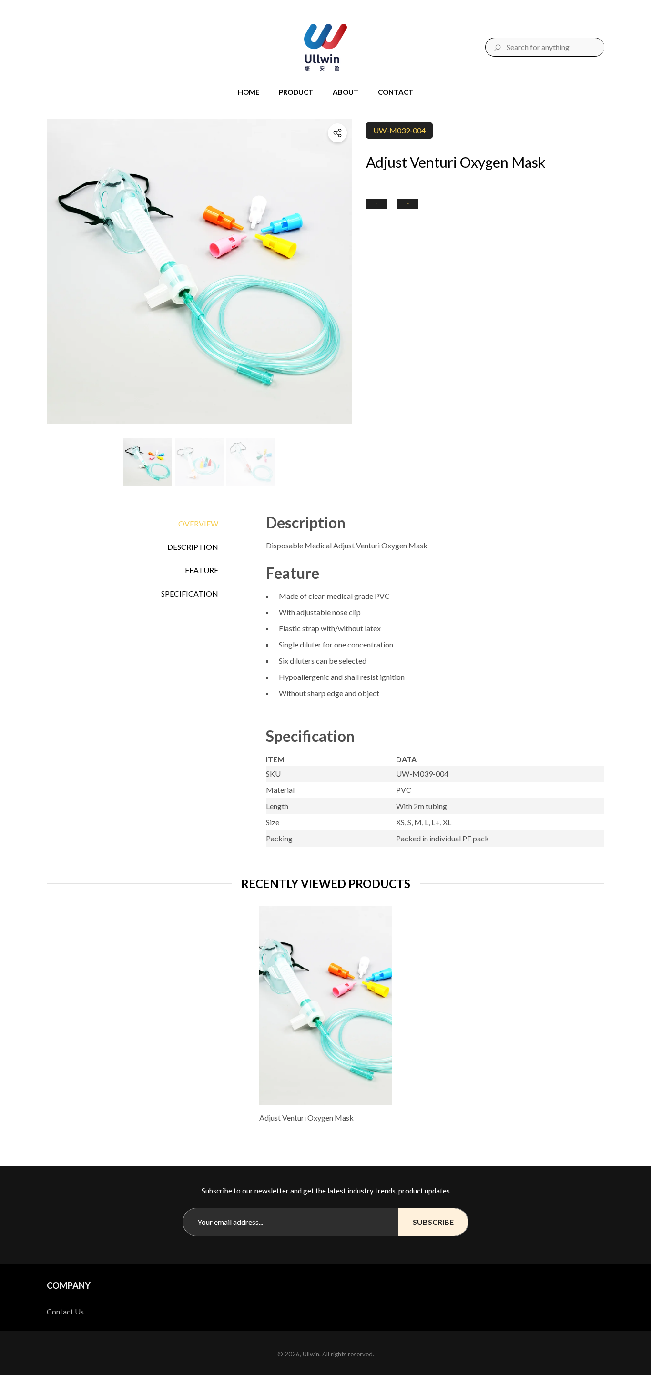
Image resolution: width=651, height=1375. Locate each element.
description (192, 546)
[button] (253, 92)
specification (189, 593)
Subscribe (433, 1221)
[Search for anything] (544, 47)
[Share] (337, 132)
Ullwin (311, 1354)
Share (337, 132)
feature (201, 570)
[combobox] (555, 47)
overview (198, 523)
